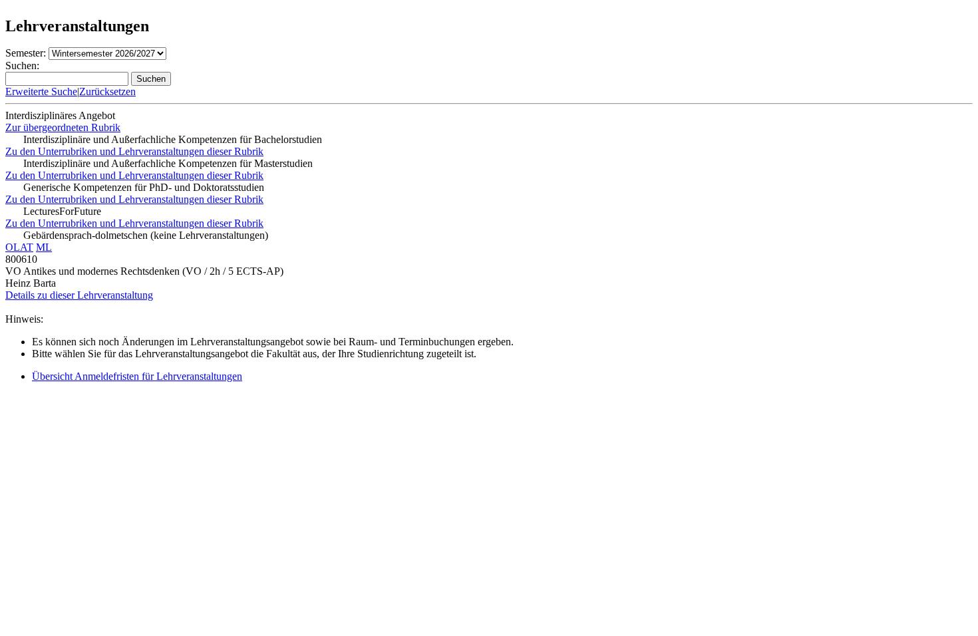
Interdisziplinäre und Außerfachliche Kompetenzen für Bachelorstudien (172, 139)
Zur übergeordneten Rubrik (62, 127)
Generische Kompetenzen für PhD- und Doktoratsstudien (143, 187)
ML (44, 247)
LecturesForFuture (62, 211)
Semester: (25, 53)
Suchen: (22, 65)
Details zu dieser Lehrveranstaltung (79, 295)
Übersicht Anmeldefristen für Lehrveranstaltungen (137, 376)
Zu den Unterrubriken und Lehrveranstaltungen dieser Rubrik (134, 151)
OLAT (19, 247)
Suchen (151, 79)
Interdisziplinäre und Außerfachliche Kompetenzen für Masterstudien (168, 163)
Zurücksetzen (107, 91)
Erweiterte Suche (41, 91)
